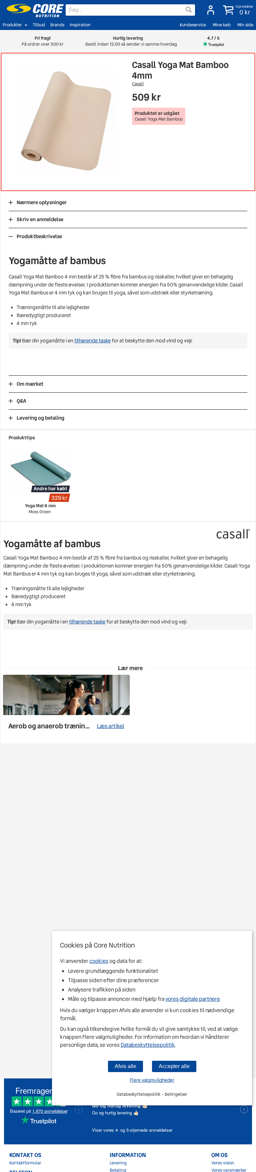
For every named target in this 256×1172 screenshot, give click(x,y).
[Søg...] (189, 10)
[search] (130, 10)
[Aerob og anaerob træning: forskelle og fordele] (66, 706)
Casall (138, 84)
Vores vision (222, 1163)
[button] (237, 10)
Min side (245, 25)
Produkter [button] (12, 25)
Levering (118, 1163)
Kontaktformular (25, 1163)
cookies (98, 961)
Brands (57, 25)
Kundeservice (193, 25)
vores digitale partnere (192, 999)
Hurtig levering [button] (128, 41)
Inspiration (80, 25)
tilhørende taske (92, 340)
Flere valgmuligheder (152, 1080)
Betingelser (176, 1094)
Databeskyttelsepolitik (148, 1045)
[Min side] (209, 10)
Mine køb (222, 25)
